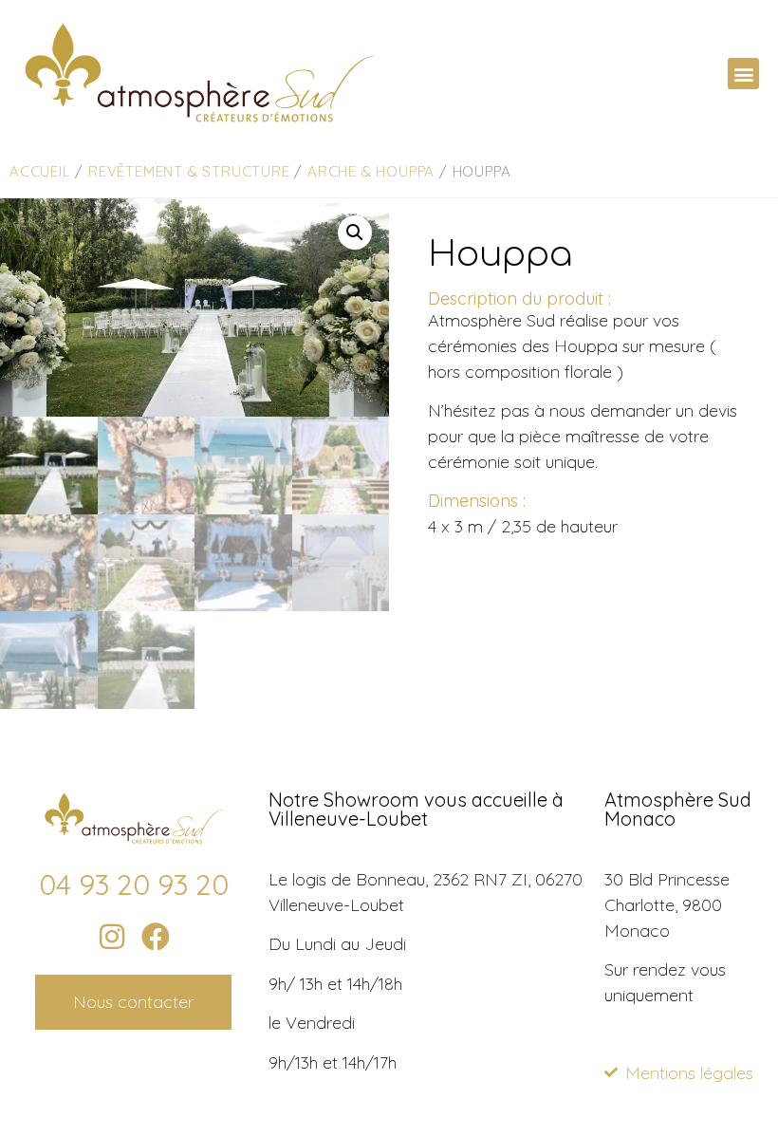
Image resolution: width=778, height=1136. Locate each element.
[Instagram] (112, 936)
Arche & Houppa (371, 171)
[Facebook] (155, 936)
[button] (743, 73)
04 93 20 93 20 (134, 884)
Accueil (40, 171)
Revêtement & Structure (189, 171)
